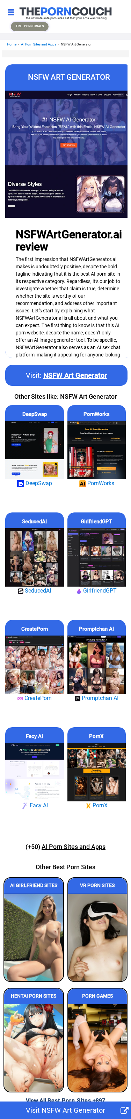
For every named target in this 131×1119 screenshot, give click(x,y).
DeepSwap (34, 414)
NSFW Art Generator (75, 375)
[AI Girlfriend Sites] (33, 937)
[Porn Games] (97, 1048)
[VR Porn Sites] (97, 937)
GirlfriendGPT (96, 521)
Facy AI (34, 736)
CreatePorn (34, 629)
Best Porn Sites (69, 1100)
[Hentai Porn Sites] (33, 1048)
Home (11, 44)
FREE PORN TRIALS (30, 26)
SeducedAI (34, 521)
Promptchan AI (96, 629)
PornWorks (96, 414)
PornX (96, 736)
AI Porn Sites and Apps (38, 44)
